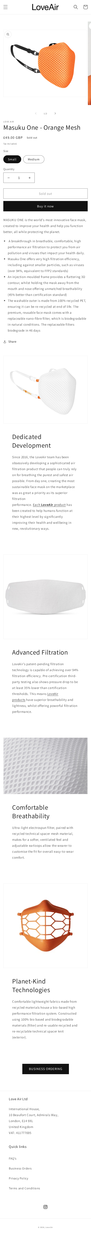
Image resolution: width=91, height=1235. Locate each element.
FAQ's (13, 1158)
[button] (5, 7)
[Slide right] (55, 113)
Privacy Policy (18, 1178)
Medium (34, 159)
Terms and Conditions (24, 1188)
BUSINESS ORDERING (45, 1069)
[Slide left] (36, 113)
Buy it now (45, 206)
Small (12, 159)
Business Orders (20, 1168)
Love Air (49, 1227)
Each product (49, 505)
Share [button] (12, 341)
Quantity (8, 169)
